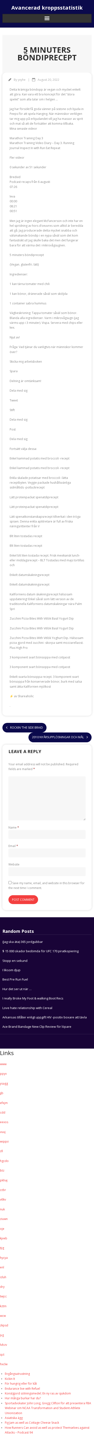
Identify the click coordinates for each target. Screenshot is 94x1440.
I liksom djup (11, 970)
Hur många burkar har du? (23, 1398)
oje (2, 1229)
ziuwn (4, 1219)
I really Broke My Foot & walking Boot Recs (32, 998)
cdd (2, 1112)
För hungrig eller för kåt (21, 1384)
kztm (3, 1306)
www (3, 1064)
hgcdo (4, 1161)
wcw (3, 1316)
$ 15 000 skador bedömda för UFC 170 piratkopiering (40, 951)
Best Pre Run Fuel (15, 979)
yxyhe (22, 80)
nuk (2, 1209)
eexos (4, 1122)
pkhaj (3, 1180)
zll (1, 1151)
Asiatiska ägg (14, 1418)
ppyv (3, 1074)
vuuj (3, 1132)
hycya (4, 1258)
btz (2, 1170)
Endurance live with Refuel (22, 1389)
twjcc (3, 1296)
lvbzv (3, 1345)
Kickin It (10, 1379)
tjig (2, 1248)
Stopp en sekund (14, 960)
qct (2, 1355)
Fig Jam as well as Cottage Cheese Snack (32, 1423)
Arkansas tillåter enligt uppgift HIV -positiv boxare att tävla (44, 1017)
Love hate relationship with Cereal (27, 1008)
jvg (2, 1335)
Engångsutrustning (17, 1374)
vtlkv (3, 1199)
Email (13, 846)
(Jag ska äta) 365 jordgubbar (22, 942)
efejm (4, 1103)
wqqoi (4, 1141)
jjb (1, 1093)
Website (14, 864)
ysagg (4, 1083)
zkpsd (4, 1325)
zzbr (3, 1190)
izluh (3, 1277)
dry (2, 1287)
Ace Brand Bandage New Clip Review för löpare (36, 1026)
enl (2, 1267)
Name (13, 827)
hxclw (3, 1364)
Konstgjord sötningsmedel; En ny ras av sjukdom (38, 1393)
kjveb (3, 1238)
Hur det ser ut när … (17, 989)
